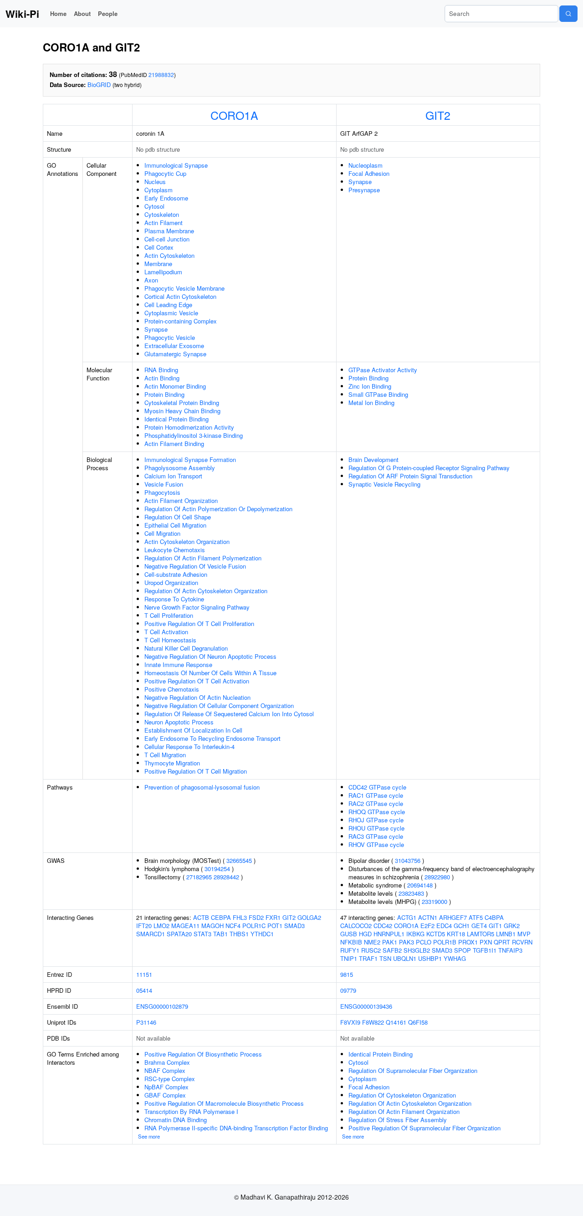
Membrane (158, 263)
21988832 (161, 74)
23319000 (434, 901)
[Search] (568, 13)
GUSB (348, 933)
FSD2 (256, 917)
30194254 (217, 868)
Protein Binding (164, 394)
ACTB (201, 917)
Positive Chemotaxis (171, 689)
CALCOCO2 (356, 925)
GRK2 (512, 925)
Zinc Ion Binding (369, 386)
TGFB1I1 (484, 950)
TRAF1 (368, 958)
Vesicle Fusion (163, 484)
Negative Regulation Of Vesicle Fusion (195, 566)
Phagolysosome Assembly (179, 467)
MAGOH (212, 925)
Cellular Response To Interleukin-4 (189, 746)
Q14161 (396, 1022)
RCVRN (522, 942)
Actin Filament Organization (181, 500)
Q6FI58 (418, 1022)
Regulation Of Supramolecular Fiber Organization (412, 1070)
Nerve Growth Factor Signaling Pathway (197, 607)
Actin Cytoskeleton (169, 255)
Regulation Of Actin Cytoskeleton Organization (205, 590)
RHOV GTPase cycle (376, 844)
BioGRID (99, 84)
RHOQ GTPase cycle (376, 811)
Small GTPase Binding (378, 394)
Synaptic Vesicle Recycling (384, 484)
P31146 (146, 1022)
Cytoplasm (158, 189)
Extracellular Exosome (174, 345)
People (108, 13)
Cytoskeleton (161, 214)
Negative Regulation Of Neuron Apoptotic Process (210, 656)
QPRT (502, 942)
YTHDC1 (262, 933)
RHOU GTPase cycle (376, 828)
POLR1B (444, 942)
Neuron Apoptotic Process (179, 722)
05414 (144, 990)
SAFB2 (392, 950)
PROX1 (468, 942)
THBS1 (239, 933)
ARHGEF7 (453, 917)
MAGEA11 (185, 925)
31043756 (407, 860)
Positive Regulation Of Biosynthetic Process (203, 1054)
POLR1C (254, 925)
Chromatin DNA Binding (175, 1119)
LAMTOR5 (480, 933)
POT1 (274, 925)
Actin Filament (163, 222)
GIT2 (437, 115)
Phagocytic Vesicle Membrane (184, 288)
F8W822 (373, 1022)
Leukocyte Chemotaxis (174, 549)
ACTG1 (406, 917)
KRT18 (456, 933)
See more (149, 1136)
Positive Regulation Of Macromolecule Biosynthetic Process (224, 1103)
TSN (385, 958)
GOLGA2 (309, 917)
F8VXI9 (350, 1022)
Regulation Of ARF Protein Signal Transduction (410, 476)
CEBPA (221, 917)
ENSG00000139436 (366, 1006)
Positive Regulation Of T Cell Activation (196, 681)
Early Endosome (166, 198)
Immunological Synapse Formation (190, 459)
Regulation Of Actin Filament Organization (404, 1111)
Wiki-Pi (22, 13)
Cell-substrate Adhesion (175, 574)
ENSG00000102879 (162, 1006)
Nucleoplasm (365, 165)
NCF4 (232, 925)
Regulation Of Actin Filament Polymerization (202, 558)
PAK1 (389, 942)
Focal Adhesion (368, 173)
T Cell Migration (165, 754)
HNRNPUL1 (388, 933)
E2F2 (427, 925)
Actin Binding (161, 378)
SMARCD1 (150, 933)
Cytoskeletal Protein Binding (181, 402)
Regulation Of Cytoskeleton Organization (402, 1095)
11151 (144, 974)
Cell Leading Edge (168, 304)
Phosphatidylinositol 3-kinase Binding (193, 435)
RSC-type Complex (169, 1078)
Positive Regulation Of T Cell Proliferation (199, 623)
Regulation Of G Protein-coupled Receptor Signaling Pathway (429, 467)
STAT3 (202, 933)
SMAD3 (294, 925)
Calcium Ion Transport (173, 476)
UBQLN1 (404, 958)
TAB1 (220, 933)
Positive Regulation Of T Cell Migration (195, 771)
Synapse (156, 329)
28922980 (437, 876)
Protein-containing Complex (180, 321)
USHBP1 (430, 958)
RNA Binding (161, 369)
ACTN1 (427, 917)
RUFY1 (349, 950)
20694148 (420, 885)
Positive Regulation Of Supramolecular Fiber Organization (424, 1128)
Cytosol (154, 206)
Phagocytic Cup (165, 173)
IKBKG (415, 933)
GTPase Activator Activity (382, 369)
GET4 (479, 925)
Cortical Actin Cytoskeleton (180, 296)
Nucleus (155, 181)
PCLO (423, 942)
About (82, 13)
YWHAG (455, 958)
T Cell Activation (166, 631)
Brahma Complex (167, 1062)
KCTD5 (435, 933)
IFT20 (144, 925)
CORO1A (234, 115)
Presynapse (364, 189)
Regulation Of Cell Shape (177, 517)
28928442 (226, 876)
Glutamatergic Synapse (175, 353)
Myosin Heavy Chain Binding (182, 410)
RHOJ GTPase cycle (376, 820)
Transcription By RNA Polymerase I (191, 1111)
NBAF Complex (164, 1070)
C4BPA (494, 917)
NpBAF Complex (166, 1087)
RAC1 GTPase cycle (375, 795)
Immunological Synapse (176, 165)
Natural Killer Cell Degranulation (186, 648)
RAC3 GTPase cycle (375, 836)
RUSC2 (371, 950)
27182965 (199, 876)
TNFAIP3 (510, 950)
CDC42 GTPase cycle (377, 787)
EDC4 (444, 925)
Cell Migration (162, 533)
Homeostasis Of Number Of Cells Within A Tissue (210, 672)
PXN (486, 942)
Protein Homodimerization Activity (189, 427)
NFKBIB (351, 942)
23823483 (411, 893)
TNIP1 (348, 958)
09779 (348, 990)
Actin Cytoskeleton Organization (187, 541)
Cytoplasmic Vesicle (171, 312)
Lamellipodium (163, 271)
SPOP (462, 950)
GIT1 (495, 925)
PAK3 (406, 942)
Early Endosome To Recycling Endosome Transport (212, 738)
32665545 (239, 860)
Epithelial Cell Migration (175, 525)
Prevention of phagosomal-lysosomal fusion (202, 787)
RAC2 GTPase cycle (375, 803)
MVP (524, 933)
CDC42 (382, 925)
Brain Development (373, 459)
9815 (346, 974)
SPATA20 (179, 933)
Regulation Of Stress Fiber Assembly (397, 1119)
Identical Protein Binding (176, 419)
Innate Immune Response (178, 664)
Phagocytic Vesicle (169, 337)
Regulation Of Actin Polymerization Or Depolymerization (218, 508)
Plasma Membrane (169, 230)
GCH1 (462, 925)
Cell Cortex (159, 247)
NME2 (372, 942)
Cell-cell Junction (166, 239)
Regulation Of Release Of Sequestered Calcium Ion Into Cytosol (229, 713)
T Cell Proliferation (168, 615)
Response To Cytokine (174, 599)
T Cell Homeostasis (170, 640)
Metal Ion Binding (371, 402)
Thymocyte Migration (172, 763)
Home (58, 13)
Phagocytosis (162, 492)
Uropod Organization (171, 582)
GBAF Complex (165, 1095)
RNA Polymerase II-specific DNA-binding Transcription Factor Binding (236, 1128)
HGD (365, 933)
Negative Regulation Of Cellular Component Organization (219, 705)
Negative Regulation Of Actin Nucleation (197, 697)
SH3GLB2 (417, 950)
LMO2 (161, 925)
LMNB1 (506, 933)
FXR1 (273, 917)
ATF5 (476, 917)
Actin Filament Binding (174, 443)
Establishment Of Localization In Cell (193, 730)
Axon (151, 280)
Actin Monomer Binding (175, 386)
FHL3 (240, 917)
